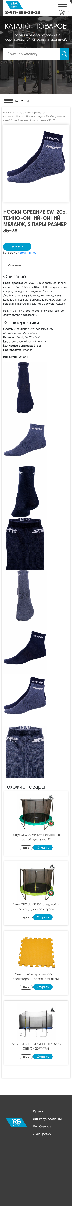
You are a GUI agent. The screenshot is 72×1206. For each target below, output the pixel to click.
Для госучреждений (47, 1119)
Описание (14, 265)
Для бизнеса (42, 1126)
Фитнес (19, 112)
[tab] (14, 265)
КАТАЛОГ (22, 101)
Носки (19, 116)
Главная (7, 112)
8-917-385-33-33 (22, 12)
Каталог (38, 1111)
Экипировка (42, 1134)
